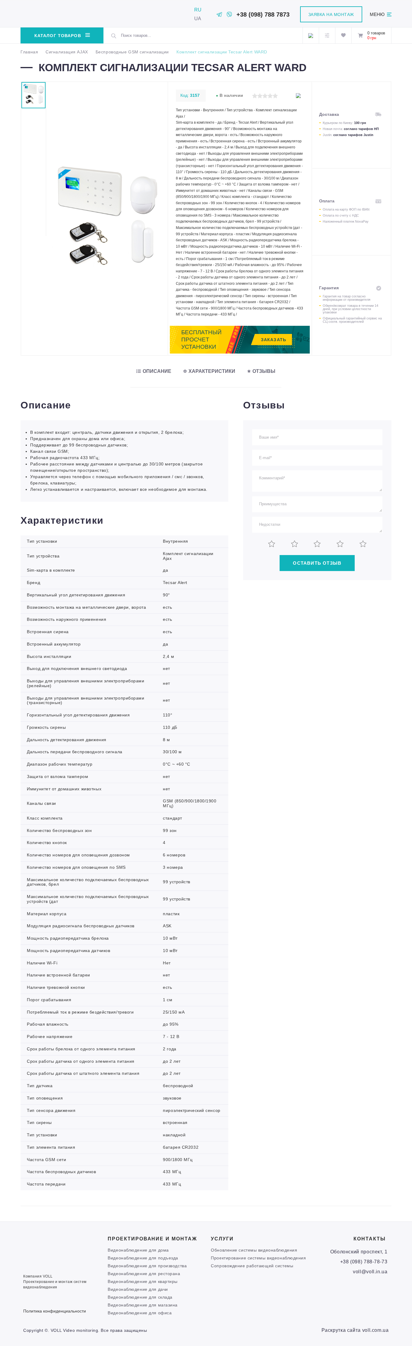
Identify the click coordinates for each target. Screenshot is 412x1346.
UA (197, 18)
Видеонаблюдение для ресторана (144, 1273)
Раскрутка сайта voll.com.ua (355, 1330)
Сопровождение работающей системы (252, 1265)
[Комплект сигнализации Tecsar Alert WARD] (107, 272)
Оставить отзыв (317, 563)
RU (197, 9)
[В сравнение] (288, 95)
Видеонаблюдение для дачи (138, 1289)
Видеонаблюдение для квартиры (143, 1281)
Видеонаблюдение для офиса (140, 1312)
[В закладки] (298, 95)
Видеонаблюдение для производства (147, 1265)
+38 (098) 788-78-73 (364, 1261)
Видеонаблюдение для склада (140, 1297)
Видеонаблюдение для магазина (143, 1305)
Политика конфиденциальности (54, 1311)
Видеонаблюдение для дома (138, 1250)
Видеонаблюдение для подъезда (143, 1258)
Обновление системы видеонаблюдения (254, 1250)
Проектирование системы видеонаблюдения (258, 1258)
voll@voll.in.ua (370, 1271)
